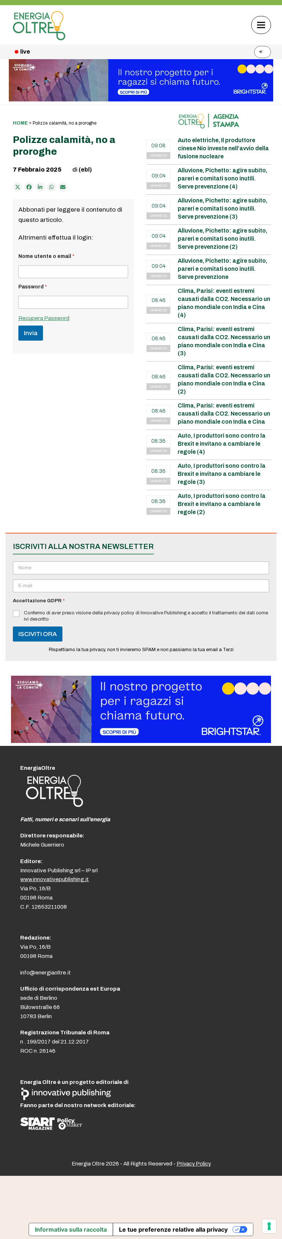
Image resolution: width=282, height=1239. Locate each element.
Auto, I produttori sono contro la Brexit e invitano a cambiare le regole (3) (221, 474)
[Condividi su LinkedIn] (40, 187)
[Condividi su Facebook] (29, 187)
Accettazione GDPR (39, 600)
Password (32, 287)
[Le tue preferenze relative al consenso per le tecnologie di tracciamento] (269, 1226)
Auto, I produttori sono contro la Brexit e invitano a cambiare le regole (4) (221, 443)
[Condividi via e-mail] (63, 187)
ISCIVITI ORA (37, 634)
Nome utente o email (46, 256)
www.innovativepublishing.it (54, 879)
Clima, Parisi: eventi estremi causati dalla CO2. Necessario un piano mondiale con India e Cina (224, 413)
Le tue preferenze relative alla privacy (173, 1229)
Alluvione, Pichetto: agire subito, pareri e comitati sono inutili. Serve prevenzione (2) (222, 238)
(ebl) (85, 169)
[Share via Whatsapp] (52, 187)
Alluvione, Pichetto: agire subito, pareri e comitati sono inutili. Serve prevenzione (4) (222, 178)
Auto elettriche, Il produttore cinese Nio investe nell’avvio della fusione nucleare (223, 148)
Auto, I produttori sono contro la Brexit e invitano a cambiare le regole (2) (221, 504)
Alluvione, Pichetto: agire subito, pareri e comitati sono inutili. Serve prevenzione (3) (222, 208)
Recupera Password (43, 318)
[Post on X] (17, 187)
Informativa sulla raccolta (71, 1229)
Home (20, 123)
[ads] (141, 741)
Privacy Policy (194, 1164)
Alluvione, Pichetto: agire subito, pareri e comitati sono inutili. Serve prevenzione (222, 269)
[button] (261, 25)
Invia (30, 333)
